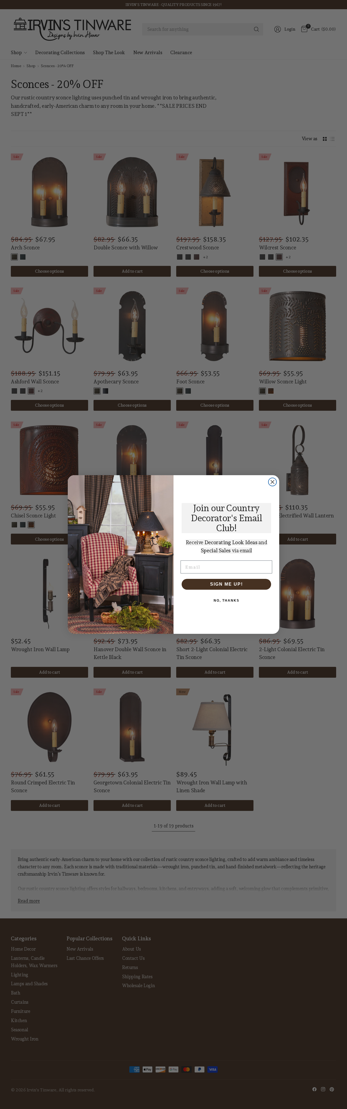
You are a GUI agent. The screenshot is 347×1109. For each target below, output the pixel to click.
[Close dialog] (272, 482)
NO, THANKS (226, 600)
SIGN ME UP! (226, 584)
